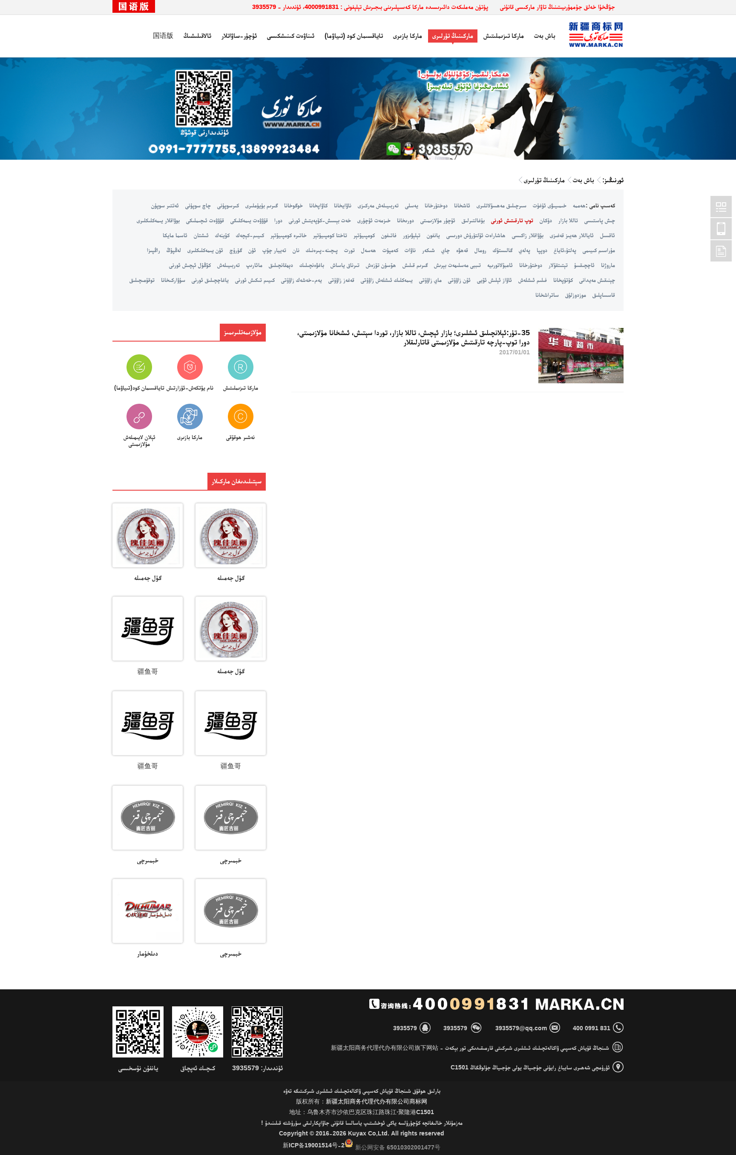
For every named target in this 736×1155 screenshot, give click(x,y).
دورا (278, 220)
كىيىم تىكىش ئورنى (255, 279)
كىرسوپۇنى (228, 205)
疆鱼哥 (148, 671)
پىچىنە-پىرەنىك (322, 250)
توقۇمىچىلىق (142, 279)
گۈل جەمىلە (230, 577)
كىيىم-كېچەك (250, 235)
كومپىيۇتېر (364, 235)
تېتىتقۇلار (558, 264)
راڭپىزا (153, 250)
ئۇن (252, 250)
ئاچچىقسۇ (584, 264)
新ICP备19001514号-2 (314, 1145)
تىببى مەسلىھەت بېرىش (457, 264)
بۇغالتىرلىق (473, 220)
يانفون (433, 235)
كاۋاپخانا (318, 205)
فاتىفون (389, 235)
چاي (445, 250)
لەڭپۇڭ (174, 250)
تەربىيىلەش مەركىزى (378, 205)
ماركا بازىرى (407, 35)
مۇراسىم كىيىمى (599, 250)
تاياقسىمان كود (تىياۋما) (354, 35)
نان (296, 250)
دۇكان (546, 220)
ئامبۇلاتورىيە (500, 264)
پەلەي (524, 250)
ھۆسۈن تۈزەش (381, 264)
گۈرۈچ (236, 250)
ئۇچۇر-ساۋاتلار (239, 35)
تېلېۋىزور (411, 235)
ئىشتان (201, 235)
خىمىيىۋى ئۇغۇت (549, 205)
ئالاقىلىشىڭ (197, 35)
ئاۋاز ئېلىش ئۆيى (494, 279)
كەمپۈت (390, 250)
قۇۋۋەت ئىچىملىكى (205, 220)
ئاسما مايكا (175, 235)
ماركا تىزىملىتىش (503, 35)
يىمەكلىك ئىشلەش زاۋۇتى (387, 279)
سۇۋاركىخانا (173, 279)
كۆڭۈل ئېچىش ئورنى (190, 264)
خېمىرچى (231, 860)
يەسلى (411, 205)
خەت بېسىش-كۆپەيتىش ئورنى (320, 220)
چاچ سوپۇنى (198, 205)
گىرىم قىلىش (415, 264)
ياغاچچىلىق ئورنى (210, 279)
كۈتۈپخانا (563, 279)
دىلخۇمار (147, 953)
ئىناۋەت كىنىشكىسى (290, 35)
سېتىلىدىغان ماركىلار (237, 481)
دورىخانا (405, 220)
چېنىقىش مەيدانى (597, 279)
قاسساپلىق (603, 294)
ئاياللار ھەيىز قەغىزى (572, 235)
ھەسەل (368, 250)
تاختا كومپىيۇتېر (330, 235)
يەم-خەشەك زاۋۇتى (301, 279)
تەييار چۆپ (274, 250)
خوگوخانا (293, 205)
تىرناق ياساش (345, 264)
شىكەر (428, 250)
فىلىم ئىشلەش (532, 279)
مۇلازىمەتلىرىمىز (243, 332)
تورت (349, 250)
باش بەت (544, 35)
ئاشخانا (462, 205)
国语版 (163, 35)
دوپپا (542, 250)
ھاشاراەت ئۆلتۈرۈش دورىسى (476, 235)
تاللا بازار (568, 220)
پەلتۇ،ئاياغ (565, 250)
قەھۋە (462, 250)
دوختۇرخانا (436, 205)
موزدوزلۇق (575, 294)
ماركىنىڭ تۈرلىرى (452, 35)
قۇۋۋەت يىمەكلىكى (249, 220)
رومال (480, 250)
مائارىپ (254, 264)
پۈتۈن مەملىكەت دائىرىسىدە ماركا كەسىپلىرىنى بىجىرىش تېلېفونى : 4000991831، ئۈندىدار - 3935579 (370, 6)
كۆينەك (222, 235)
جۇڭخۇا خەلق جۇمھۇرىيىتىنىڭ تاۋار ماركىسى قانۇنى (557, 6)
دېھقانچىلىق (281, 264)
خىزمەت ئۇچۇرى (374, 220)
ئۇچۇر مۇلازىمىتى (437, 220)
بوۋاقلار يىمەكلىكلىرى (158, 220)
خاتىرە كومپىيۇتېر (288, 235)
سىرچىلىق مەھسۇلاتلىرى (501, 205)
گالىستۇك (502, 250)
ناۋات (410, 250)
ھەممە (579, 205)
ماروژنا (608, 264)
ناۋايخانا (342, 205)
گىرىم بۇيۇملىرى (261, 205)
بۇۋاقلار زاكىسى (527, 235)
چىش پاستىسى (599, 220)
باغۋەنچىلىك (311, 264)
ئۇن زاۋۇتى (459, 279)
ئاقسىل (607, 235)
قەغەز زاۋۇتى (341, 279)
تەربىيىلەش (228, 264)
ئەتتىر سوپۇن (165, 205)
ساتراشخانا (547, 294)
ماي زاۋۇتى (430, 279)
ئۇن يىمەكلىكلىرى (205, 250)
